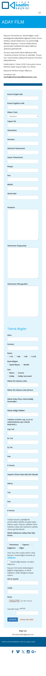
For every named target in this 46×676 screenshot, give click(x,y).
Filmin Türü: (12, 112)
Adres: (10, 483)
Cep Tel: (10, 429)
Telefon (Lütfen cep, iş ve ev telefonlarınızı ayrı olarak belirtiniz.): (20, 422)
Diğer (22, 548)
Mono (11, 373)
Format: (10, 344)
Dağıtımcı (11, 548)
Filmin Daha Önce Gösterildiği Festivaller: (20, 400)
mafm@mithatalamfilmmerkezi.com (11, 661)
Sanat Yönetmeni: (15, 157)
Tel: (9, 492)
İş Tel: (10, 447)
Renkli (26, 364)
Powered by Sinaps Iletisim (36, 671)
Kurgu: (10, 166)
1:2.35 (33, 356)
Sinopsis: (11, 207)
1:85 (25, 356)
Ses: (9, 175)
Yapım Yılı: (11, 121)
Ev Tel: (10, 438)
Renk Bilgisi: (12, 361)
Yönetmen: (12, 130)
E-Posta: (11, 465)
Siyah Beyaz (14, 364)
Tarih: (10, 588)
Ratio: (10, 353)
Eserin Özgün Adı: (15, 94)
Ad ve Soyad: (13, 579)
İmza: (9, 597)
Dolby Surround (25, 376)
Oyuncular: (12, 193)
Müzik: (10, 184)
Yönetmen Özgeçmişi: (17, 245)
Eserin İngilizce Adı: (16, 103)
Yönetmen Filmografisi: (17, 284)
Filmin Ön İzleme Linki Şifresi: (20, 390)
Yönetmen (14, 544)
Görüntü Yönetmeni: (16, 148)
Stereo (21, 373)
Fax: (9, 456)
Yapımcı (25, 544)
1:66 (18, 356)
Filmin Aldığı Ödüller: (16, 410)
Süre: (9, 335)
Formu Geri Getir (26, 619)
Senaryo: (11, 139)
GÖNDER (12, 619)
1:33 (11, 356)
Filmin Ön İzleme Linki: (17, 381)
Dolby (11, 376)
